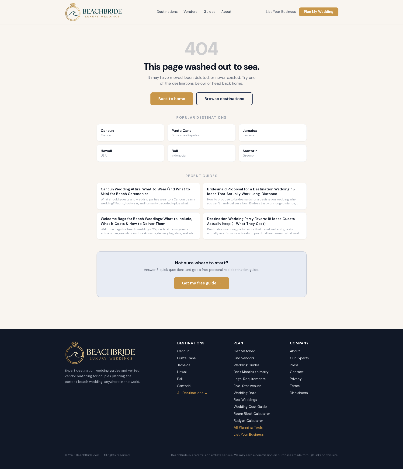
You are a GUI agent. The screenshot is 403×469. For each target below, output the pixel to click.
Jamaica (183, 365)
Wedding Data (245, 393)
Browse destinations (224, 98)
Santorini (184, 386)
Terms (295, 386)
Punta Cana (186, 358)
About (226, 11)
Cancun (183, 351)
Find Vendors (244, 358)
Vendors (191, 11)
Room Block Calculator (252, 413)
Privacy (296, 379)
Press (294, 365)
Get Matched (244, 351)
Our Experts (299, 358)
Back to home (171, 98)
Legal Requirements (250, 379)
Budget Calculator (248, 420)
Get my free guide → (201, 283)
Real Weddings (245, 399)
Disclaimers (299, 393)
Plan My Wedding (318, 11)
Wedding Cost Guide (250, 406)
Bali (180, 379)
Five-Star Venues (247, 386)
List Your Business (281, 11)
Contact (297, 372)
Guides (209, 11)
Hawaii (182, 372)
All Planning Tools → (250, 427)
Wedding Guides (247, 365)
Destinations (167, 11)
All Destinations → (192, 393)
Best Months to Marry (251, 372)
